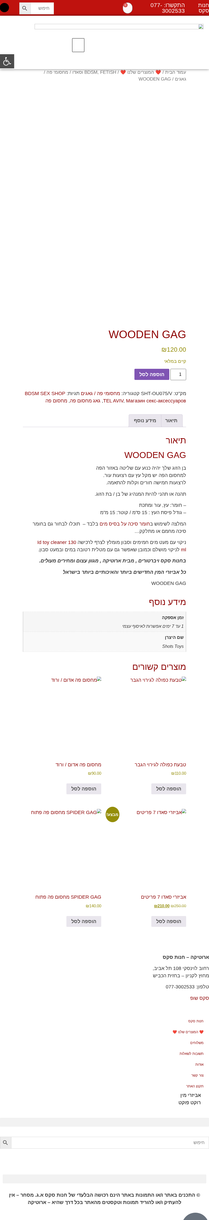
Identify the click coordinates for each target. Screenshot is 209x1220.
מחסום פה (56, 401)
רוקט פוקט (190, 1102)
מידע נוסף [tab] (145, 420)
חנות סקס (196, 1021)
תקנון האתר (195, 1086)
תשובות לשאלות (192, 1054)
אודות (199, 1064)
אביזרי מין (190, 1095)
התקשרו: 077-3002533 (167, 8)
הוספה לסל (151, 374)
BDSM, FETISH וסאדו (94, 72)
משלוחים (197, 1043)
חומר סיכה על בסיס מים (125, 524)
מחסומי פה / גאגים (100, 393)
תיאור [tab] (171, 420)
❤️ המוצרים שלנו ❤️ (140, 72)
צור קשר (197, 1075)
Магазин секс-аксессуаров (156, 401)
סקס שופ (199, 998)
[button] (78, 45)
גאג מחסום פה (85, 401)
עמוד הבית (175, 72)
